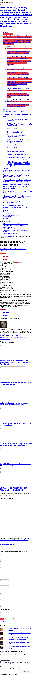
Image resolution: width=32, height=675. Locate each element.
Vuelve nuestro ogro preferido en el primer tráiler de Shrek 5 (16, 176)
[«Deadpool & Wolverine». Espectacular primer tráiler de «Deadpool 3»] (17, 193)
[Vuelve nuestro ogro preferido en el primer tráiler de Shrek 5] (17, 172)
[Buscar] (0, 4)
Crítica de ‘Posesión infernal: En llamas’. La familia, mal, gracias (18, 52)
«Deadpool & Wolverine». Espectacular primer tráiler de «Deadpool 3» (17, 197)
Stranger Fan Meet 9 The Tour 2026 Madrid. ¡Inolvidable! (18, 105)
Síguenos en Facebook (7, 544)
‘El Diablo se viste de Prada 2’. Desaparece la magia (17, 140)
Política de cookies (15, 668)
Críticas (5, 109)
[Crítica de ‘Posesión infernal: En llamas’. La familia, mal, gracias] (19, 48)
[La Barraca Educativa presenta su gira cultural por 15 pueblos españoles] (19, 58)
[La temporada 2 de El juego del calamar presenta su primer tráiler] (17, 202)
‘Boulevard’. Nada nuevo (15, 148)
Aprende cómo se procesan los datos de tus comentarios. (15, 539)
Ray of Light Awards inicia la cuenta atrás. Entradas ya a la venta (18, 95)
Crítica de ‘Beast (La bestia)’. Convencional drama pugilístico (18, 73)
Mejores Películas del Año (10, 215)
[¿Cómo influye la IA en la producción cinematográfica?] (4, 566)
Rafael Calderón (5, 249)
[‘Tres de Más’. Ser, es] (13, 129)
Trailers (5, 169)
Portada (5, 32)
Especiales (6, 210)
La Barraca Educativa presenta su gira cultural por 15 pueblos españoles (19, 62)
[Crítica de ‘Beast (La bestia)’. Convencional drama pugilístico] (19, 69)
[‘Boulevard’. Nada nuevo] (14, 145)
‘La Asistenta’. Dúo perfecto (17, 154)
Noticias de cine (8, 34)
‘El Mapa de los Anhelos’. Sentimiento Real (15, 224)
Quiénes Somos (7, 216)
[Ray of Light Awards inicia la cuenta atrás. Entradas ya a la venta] (19, 90)
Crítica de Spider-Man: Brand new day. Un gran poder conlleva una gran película (19, 163)
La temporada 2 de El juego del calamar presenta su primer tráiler (16, 206)
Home (2, 236)
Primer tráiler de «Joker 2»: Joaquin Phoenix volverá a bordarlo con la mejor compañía (16, 186)
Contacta (5, 218)
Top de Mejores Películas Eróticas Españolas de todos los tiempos (18, 638)
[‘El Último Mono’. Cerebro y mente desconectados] (19, 121)
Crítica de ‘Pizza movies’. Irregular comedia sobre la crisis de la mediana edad (19, 83)
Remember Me (10, 619)
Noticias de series (8, 212)
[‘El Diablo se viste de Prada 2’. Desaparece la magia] (19, 137)
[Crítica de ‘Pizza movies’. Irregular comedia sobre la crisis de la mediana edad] (19, 79)
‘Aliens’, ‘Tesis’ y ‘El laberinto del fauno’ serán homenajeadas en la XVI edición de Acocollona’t (17, 42)
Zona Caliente (7, 213)
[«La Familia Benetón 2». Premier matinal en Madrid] (4, 578)
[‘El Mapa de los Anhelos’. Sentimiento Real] (16, 111)
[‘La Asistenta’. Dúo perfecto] (15, 151)
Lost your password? (9, 622)
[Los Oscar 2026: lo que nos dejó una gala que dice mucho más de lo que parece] (4, 591)
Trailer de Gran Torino (9, 336)
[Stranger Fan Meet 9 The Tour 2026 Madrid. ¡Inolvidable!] (19, 101)
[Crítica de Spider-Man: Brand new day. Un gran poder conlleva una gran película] (19, 159)
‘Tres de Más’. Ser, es (14, 132)
